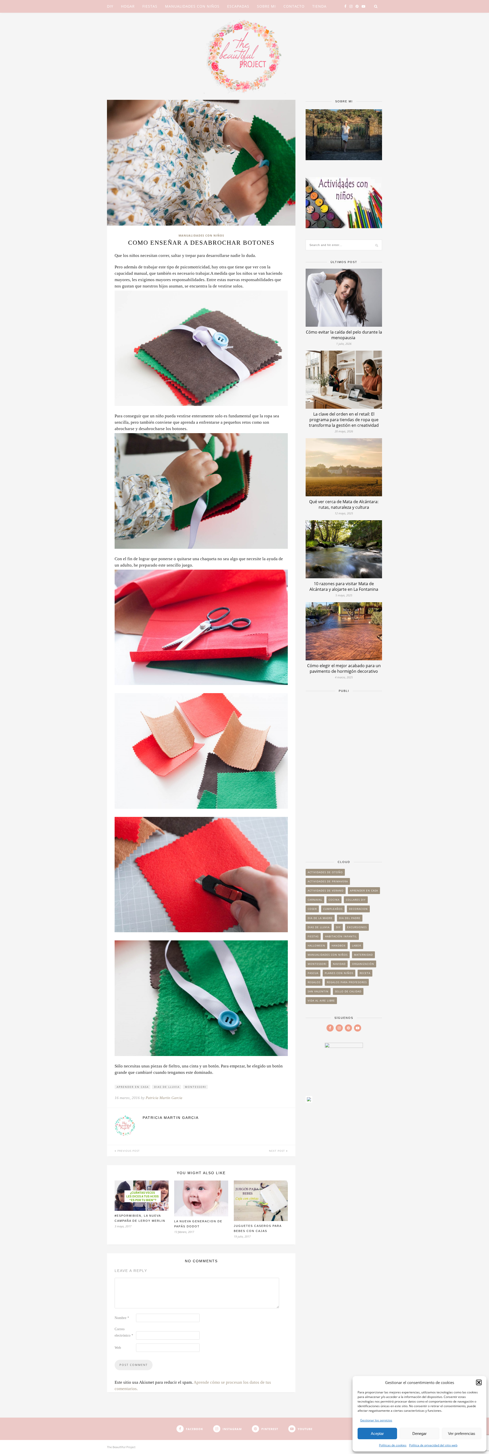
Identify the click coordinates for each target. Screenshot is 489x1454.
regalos (314, 982)
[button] (478, 1382)
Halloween (316, 945)
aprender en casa (133, 1087)
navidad (339, 964)
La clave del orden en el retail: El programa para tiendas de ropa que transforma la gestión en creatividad (344, 419)
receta (365, 973)
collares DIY (356, 899)
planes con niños (339, 973)
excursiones (357, 927)
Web (118, 1348)
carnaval (315, 899)
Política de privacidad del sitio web (433, 1445)
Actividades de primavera (328, 881)
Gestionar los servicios (376, 1420)
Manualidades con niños (192, 6)
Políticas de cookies (392, 1445)
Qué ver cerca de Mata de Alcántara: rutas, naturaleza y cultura (343, 504)
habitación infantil (341, 936)
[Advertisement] (344, 773)
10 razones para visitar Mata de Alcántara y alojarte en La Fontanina (343, 586)
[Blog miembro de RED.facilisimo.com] (309, 1101)
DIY (110, 6)
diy (338, 927)
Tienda (319, 6)
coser (312, 909)
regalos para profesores (347, 982)
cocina (334, 899)
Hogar (128, 6)
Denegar (419, 1433)
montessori (195, 1087)
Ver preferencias (461, 1433)
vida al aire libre (321, 1000)
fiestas (313, 936)
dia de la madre (320, 918)
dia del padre (349, 918)
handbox (339, 945)
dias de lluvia (167, 1087)
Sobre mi (266, 6)
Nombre (122, 1318)
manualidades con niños (328, 954)
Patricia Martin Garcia (164, 1098)
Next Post (277, 1151)
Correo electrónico (124, 1332)
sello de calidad (348, 991)
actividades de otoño (325, 872)
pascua (313, 973)
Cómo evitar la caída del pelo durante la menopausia (344, 334)
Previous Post (128, 1151)
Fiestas (149, 6)
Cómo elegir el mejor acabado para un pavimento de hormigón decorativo (344, 668)
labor (356, 945)
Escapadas (238, 6)
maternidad (363, 954)
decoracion (358, 909)
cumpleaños (333, 909)
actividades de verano (326, 890)
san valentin (318, 991)
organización (363, 964)
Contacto (294, 6)
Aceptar (377, 1433)
